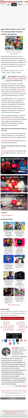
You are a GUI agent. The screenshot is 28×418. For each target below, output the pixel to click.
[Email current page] (18, 343)
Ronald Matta (4, 70)
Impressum (6, 411)
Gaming (9, 72)
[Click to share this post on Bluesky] (13, 340)
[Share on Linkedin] (14, 343)
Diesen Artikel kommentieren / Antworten (13, 318)
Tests (8, 4)
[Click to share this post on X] (17, 340)
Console (4, 72)
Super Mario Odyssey (7, 141)
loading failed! (4, 398)
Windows (19, 72)
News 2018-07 (5, 392)
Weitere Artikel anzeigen (14, 305)
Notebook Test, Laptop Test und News (9, 390)
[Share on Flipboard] (10, 343)
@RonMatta (23, 386)
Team (10, 411)
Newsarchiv (24, 390)
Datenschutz (16, 411)
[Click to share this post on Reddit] (21, 340)
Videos (20, 4)
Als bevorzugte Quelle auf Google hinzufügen (15, 335)
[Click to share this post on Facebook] (5, 340)
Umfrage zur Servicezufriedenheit (15, 78)
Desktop (14, 72)
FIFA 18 (15, 98)
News (14, 4)
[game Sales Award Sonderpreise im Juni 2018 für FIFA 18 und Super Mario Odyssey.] (14, 42)
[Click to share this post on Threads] (9, 340)
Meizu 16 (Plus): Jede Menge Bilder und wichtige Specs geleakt (20, 328)
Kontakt (23, 411)
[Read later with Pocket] (25, 340)
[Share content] (2, 341)
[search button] (22, 1)
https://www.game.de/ (7, 215)
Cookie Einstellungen (10, 413)
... (26, 4)
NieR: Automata (5, 119)
